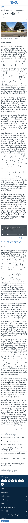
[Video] (12, 521)
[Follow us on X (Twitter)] (5, 480)
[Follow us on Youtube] (9, 480)
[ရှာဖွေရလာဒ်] (24, 521)
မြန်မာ (2, 6)
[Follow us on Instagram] (12, 480)
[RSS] (19, 480)
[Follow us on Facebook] (2, 480)
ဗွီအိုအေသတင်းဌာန (8, 229)
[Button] (24, 20)
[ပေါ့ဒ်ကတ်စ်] (22, 480)
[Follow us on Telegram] (15, 480)
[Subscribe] (2, 484)
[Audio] (18, 521)
